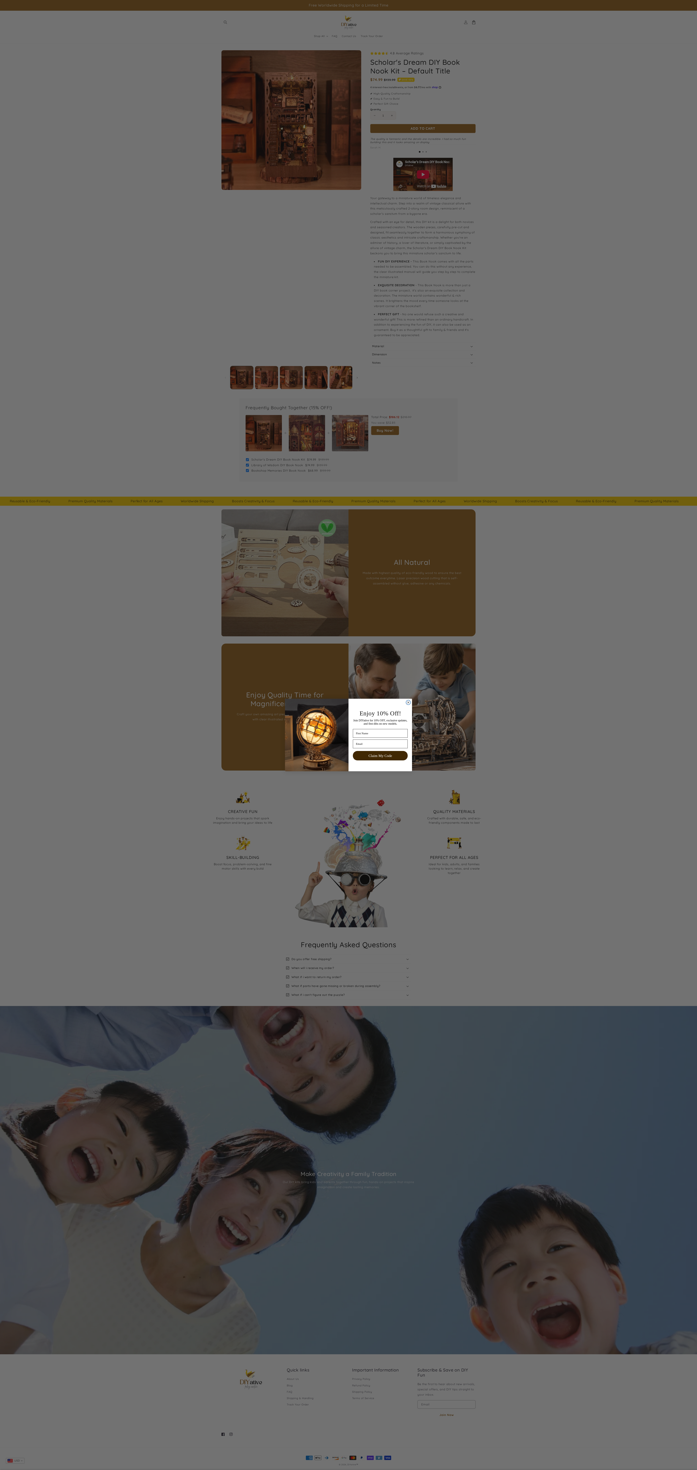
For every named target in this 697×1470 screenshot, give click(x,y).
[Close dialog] (408, 702)
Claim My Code (380, 756)
